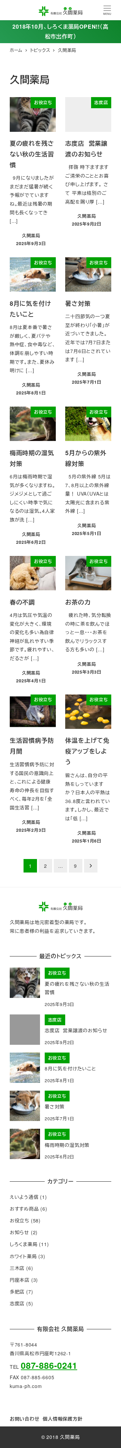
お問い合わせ (25, 1418)
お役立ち (19, 1220)
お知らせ (19, 1232)
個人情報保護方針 (62, 1418)
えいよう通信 (24, 1196)
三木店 (17, 1268)
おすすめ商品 (24, 1208)
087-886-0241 (49, 1365)
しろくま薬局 (24, 1244)
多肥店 (17, 1291)
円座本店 (20, 1279)
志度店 (17, 1303)
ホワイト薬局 (23, 1256)
